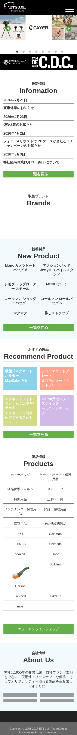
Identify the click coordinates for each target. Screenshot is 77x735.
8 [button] (62, 51)
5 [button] (43, 51)
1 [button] (17, 51)
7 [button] (55, 51)
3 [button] (30, 51)
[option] (38, 31)
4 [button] (36, 51)
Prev (8, 28)
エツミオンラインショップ (38, 629)
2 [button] (23, 51)
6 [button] (49, 51)
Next (68, 28)
